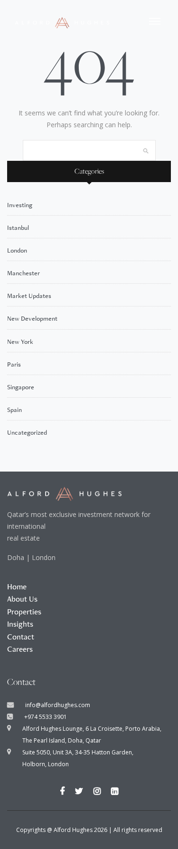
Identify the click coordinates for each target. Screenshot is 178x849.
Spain (14, 409)
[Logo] (62, 21)
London (17, 250)
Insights (20, 624)
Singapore (20, 387)
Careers (20, 649)
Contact (20, 636)
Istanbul (18, 227)
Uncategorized (27, 432)
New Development (32, 318)
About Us (22, 599)
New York (20, 341)
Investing (19, 205)
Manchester (23, 273)
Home (17, 586)
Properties (24, 611)
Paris (14, 364)
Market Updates (29, 295)
